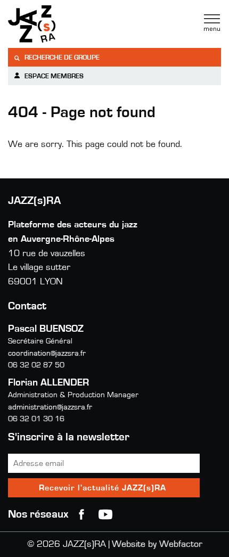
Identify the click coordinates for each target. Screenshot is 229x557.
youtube (105, 514)
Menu (212, 23)
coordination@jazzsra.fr (47, 353)
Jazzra (74, 24)
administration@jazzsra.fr (50, 407)
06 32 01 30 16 (36, 419)
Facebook (81, 514)
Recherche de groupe (61, 57)
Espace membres (53, 76)
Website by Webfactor (157, 544)
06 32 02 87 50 (36, 365)
